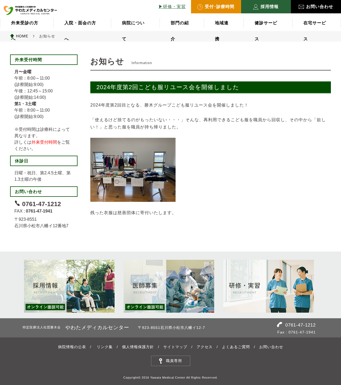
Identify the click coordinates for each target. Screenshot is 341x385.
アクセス (205, 347)
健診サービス (266, 26)
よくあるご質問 (236, 347)
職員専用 (174, 361)
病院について (133, 26)
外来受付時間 (44, 142)
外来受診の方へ (24, 26)
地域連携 (222, 26)
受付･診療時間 (219, 6)
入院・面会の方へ (80, 26)
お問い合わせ (319, 6)
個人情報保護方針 (138, 347)
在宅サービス (314, 26)
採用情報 (270, 6)
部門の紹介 (180, 26)
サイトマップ (175, 347)
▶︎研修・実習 (172, 6)
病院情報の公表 (72, 347)
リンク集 (105, 347)
